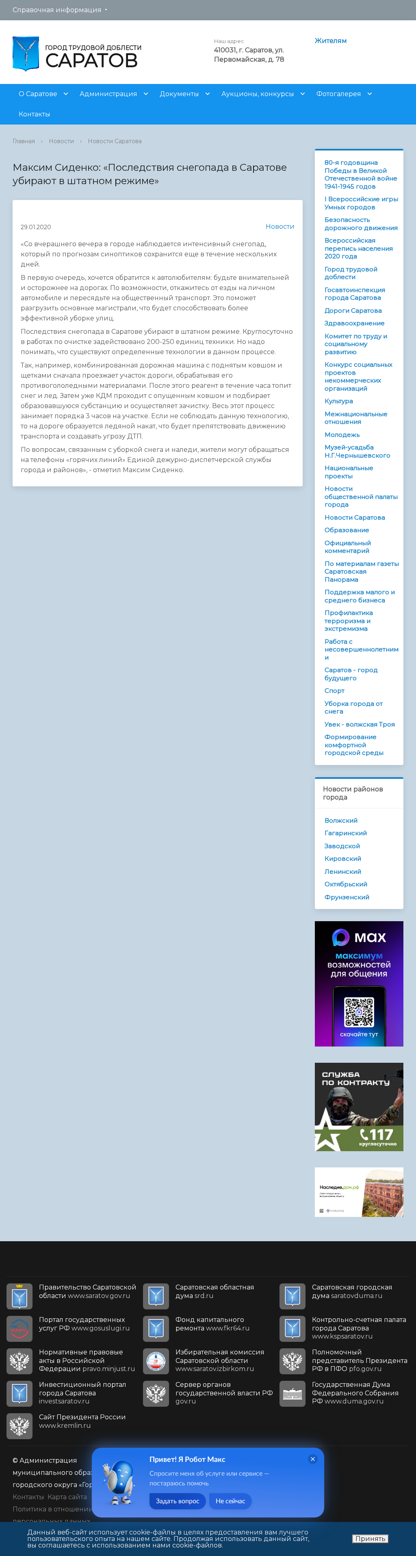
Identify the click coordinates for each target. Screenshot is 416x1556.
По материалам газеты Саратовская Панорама (362, 571)
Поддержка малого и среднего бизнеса (360, 596)
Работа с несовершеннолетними (362, 649)
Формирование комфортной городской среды (354, 745)
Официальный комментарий (348, 547)
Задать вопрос (177, 1501)
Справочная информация (57, 10)
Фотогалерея (338, 94)
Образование (347, 530)
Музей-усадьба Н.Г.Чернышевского (357, 451)
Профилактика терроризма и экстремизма (349, 620)
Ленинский (343, 871)
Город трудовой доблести (351, 273)
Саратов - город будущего (351, 674)
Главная (24, 141)
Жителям (331, 41)
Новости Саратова (115, 141)
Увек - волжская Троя (360, 724)
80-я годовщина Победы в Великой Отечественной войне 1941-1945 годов (361, 174)
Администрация (108, 94)
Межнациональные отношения (356, 418)
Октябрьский (346, 884)
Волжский (341, 820)
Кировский (343, 858)
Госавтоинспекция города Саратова (355, 294)
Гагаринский (346, 833)
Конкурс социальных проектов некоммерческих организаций (358, 376)
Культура (339, 401)
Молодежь (342, 434)
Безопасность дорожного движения (361, 224)
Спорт (334, 690)
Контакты (34, 114)
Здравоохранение (355, 323)
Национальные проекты (349, 472)
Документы (179, 94)
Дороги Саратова (353, 310)
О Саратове (38, 94)
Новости (61, 141)
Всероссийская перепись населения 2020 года (359, 248)
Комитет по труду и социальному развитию (356, 344)
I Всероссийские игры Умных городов (361, 203)
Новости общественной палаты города (361, 496)
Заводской (342, 846)
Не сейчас (230, 1501)
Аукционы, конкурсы (257, 94)
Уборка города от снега (354, 708)
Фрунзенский (347, 897)
